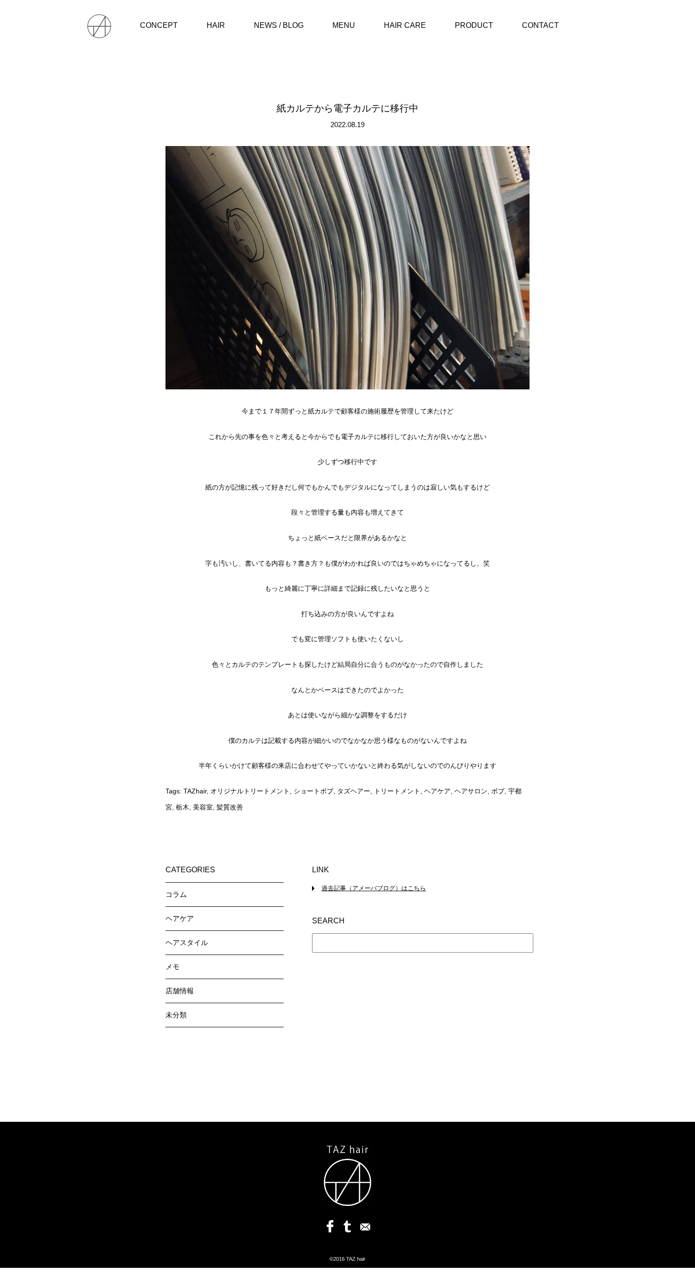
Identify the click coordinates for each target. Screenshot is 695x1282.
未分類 (176, 1015)
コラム (176, 894)
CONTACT (540, 25)
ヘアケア (437, 791)
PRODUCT (474, 25)
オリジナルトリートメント (250, 791)
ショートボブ (313, 791)
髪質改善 (230, 807)
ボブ (497, 791)
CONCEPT (159, 25)
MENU (343, 25)
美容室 (203, 807)
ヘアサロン (470, 791)
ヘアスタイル (186, 942)
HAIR (216, 25)
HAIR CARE (405, 25)
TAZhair (195, 791)
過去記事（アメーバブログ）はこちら (373, 888)
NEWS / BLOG (279, 25)
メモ (172, 967)
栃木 (182, 807)
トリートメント (397, 791)
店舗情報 (179, 991)
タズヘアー (353, 791)
